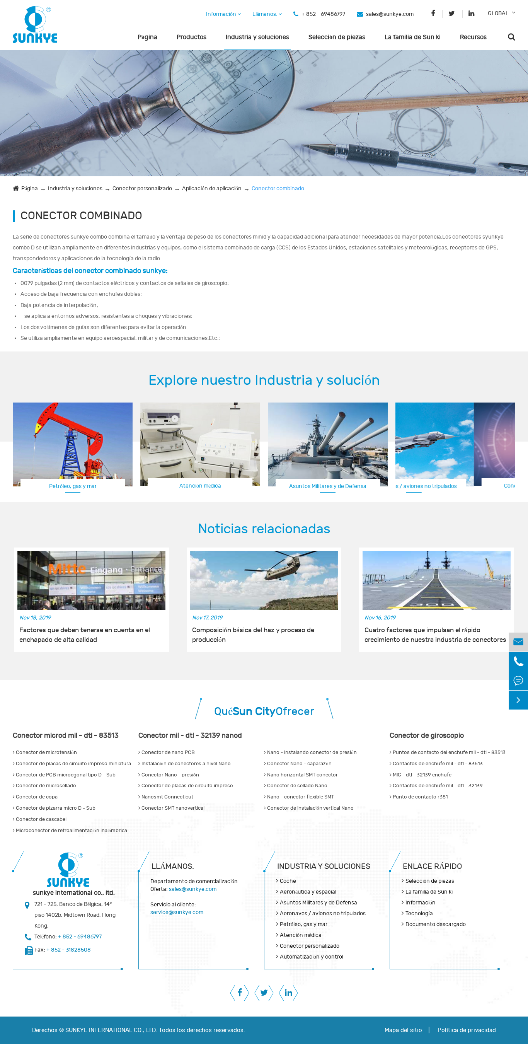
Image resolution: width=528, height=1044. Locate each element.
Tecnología (419, 913)
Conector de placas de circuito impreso (186, 786)
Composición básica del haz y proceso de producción (253, 634)
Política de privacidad (467, 1030)
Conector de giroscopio (427, 736)
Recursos (473, 37)
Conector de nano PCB (167, 752)
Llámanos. (265, 14)
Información (221, 14)
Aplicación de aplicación (212, 188)
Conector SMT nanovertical (172, 808)
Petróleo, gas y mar (73, 486)
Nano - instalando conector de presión (311, 752)
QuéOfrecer (264, 711)
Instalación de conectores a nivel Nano (185, 764)
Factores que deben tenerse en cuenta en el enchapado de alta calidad (84, 634)
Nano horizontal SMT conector (302, 775)
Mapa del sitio (403, 1030)
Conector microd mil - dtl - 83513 (66, 736)
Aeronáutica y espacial (308, 892)
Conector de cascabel (40, 819)
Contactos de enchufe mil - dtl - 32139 (437, 786)
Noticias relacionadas (264, 529)
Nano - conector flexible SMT (300, 797)
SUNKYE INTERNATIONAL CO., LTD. (111, 1030)
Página (147, 37)
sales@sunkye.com (390, 14)
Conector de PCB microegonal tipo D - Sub (65, 775)
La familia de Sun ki (413, 37)
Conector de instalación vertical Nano (310, 808)
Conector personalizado (142, 188)
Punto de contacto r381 (420, 797)
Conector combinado (278, 188)
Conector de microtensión (46, 752)
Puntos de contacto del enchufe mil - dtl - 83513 (449, 752)
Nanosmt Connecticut (166, 797)
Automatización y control (311, 957)
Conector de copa (36, 797)
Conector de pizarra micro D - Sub (55, 808)
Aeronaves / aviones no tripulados (323, 913)
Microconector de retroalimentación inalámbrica (71, 830)
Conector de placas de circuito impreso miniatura (73, 764)
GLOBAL (498, 13)
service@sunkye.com (176, 912)
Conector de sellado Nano (296, 786)
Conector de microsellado (45, 786)
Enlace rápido (432, 866)
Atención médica (200, 486)
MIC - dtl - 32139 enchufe (421, 775)
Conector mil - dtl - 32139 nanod (190, 736)
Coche (288, 881)
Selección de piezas (336, 37)
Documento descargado (435, 924)
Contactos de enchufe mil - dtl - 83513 (437, 764)
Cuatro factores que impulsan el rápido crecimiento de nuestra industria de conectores (435, 634)
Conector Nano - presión (169, 775)
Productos (191, 37)
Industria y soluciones (257, 37)
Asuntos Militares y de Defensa (327, 486)
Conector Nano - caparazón (299, 764)
